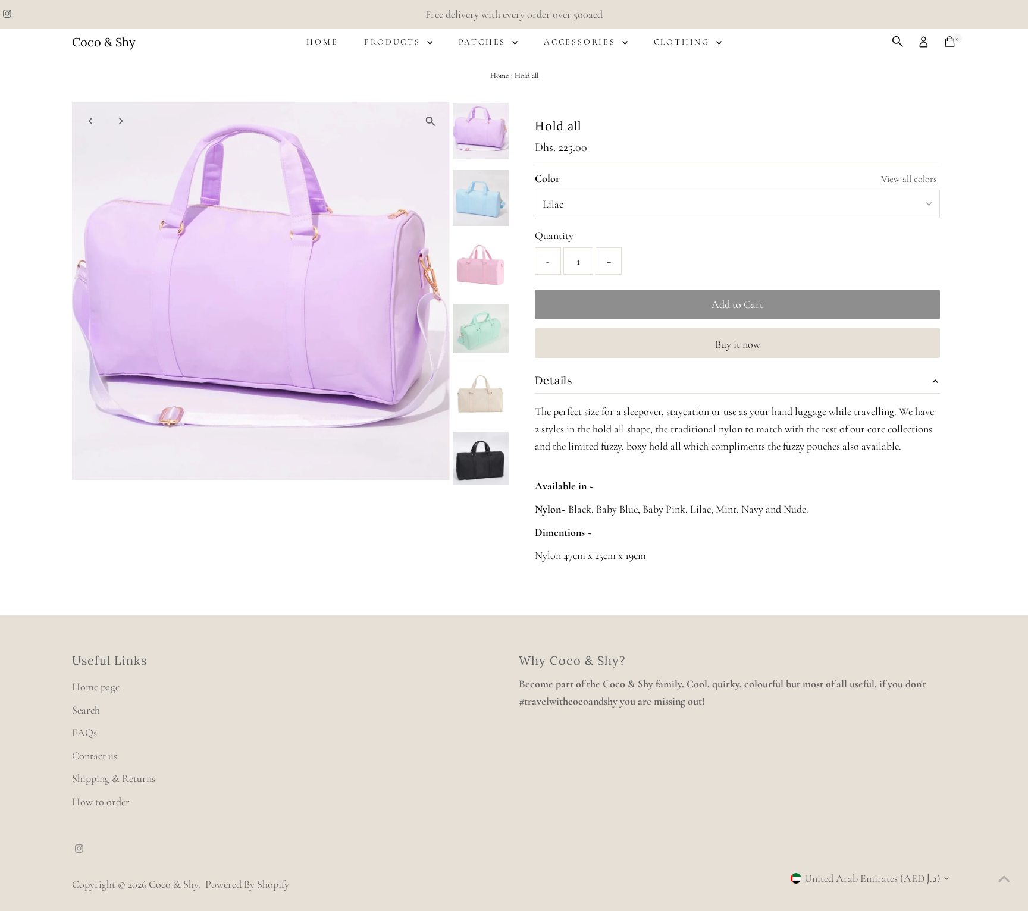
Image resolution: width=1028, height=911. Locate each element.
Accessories (581, 42)
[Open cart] (950, 41)
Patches (484, 42)
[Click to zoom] (430, 121)
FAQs (84, 732)
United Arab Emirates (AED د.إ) (872, 878)
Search (86, 710)
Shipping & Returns (113, 778)
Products (394, 42)
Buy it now (737, 344)
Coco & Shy (104, 41)
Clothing (683, 42)
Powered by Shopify (247, 884)
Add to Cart (737, 304)
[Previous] (91, 121)
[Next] (120, 121)
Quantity (554, 235)
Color (547, 178)
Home (322, 42)
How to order (101, 801)
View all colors (908, 179)
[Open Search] (897, 41)
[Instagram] (7, 14)
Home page (96, 686)
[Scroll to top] (1004, 878)
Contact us (94, 755)
